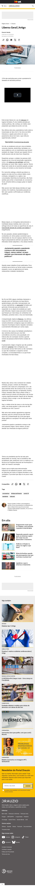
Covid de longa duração (21, 142)
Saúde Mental (20, 819)
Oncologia (4, 819)
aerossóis (20, 305)
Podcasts (19, 826)
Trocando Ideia (6, 829)
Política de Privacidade (8, 851)
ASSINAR (27, 786)
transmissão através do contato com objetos (16, 228)
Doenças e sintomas (14, 813)
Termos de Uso (6, 854)
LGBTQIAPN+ (10, 816)
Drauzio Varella (6, 32)
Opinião (9, 826)
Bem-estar (4, 813)
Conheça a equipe (6, 849)
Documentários (28, 826)
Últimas (4, 826)
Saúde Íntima (11, 819)
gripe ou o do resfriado (16, 162)
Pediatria (26, 816)
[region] (14, 209)
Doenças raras (24, 813)
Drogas (4, 816)
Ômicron (20, 319)
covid (3, 340)
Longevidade (18, 816)
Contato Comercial (7, 847)
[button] (3, 40)
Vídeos (14, 826)
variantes (10, 347)
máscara (23, 120)
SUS (26, 819)
